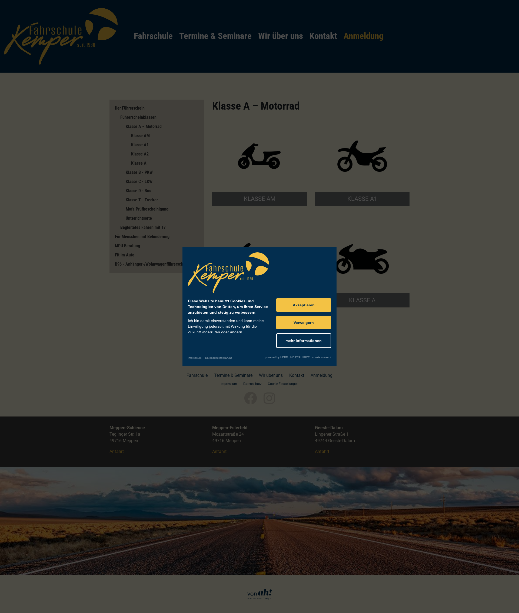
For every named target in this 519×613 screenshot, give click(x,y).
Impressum (194, 357)
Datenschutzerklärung (218, 357)
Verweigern (304, 322)
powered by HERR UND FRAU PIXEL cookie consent (298, 357)
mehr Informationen (303, 340)
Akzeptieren (304, 305)
